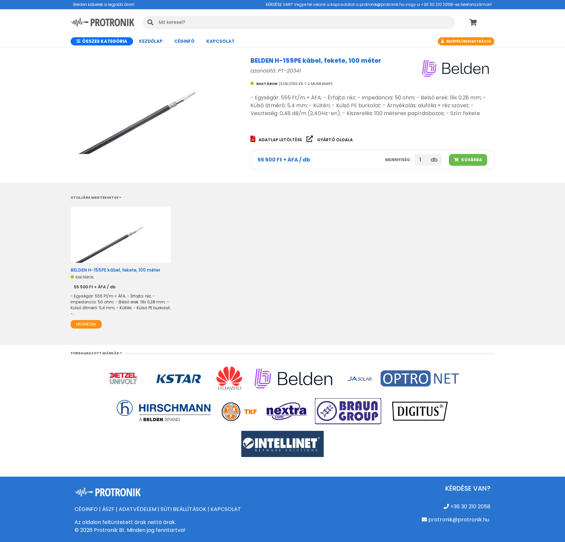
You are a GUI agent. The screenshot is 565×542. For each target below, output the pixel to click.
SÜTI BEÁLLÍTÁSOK (183, 509)
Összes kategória (104, 41)
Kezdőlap (151, 41)
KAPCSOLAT (226, 509)
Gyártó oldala (334, 140)
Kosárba (471, 159)
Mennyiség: (398, 159)
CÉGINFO (86, 509)
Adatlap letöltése (281, 140)
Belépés (453, 41)
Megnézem (86, 324)
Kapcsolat (220, 41)
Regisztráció (477, 41)
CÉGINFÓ (184, 41)
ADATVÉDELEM (137, 509)
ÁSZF (108, 509)
